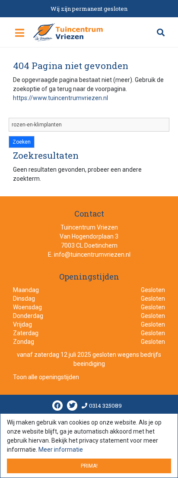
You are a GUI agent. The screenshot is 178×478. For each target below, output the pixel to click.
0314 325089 (105, 406)
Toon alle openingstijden (46, 377)
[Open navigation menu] (20, 33)
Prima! (89, 466)
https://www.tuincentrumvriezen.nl (60, 97)
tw (72, 406)
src (160, 32)
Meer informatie (60, 449)
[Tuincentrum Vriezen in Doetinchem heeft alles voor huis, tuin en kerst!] (68, 31)
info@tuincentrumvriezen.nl (92, 254)
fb (57, 406)
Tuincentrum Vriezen (89, 227)
